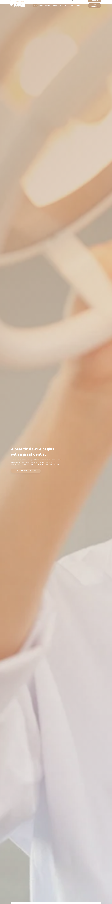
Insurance (55, 5)
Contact (77, 5)
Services (47, 5)
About (41, 5)
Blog (71, 5)
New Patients (64, 5)
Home (35, 5)
